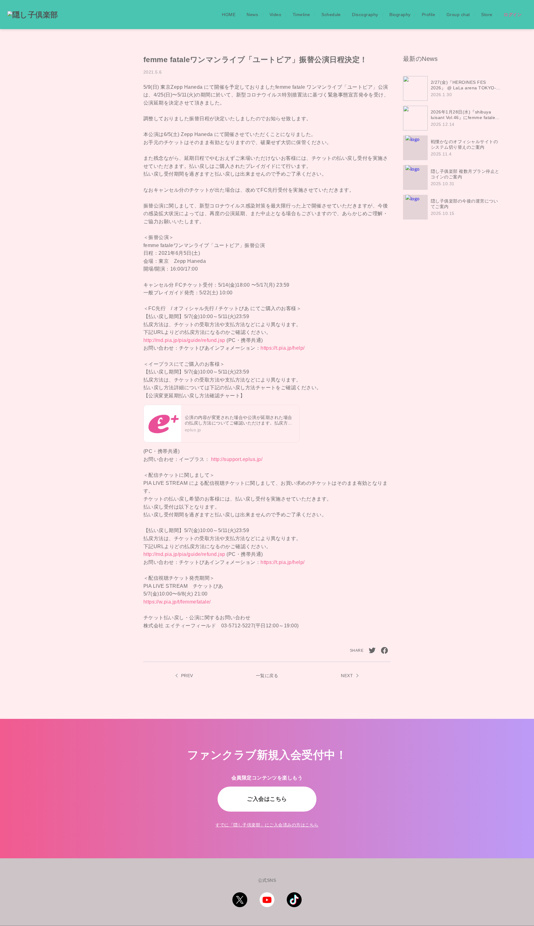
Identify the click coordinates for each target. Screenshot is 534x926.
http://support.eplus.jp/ (237, 459)
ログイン (513, 14)
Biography (399, 14)
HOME (228, 14)
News (252, 14)
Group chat (458, 14)
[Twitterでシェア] (372, 650)
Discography (365, 14)
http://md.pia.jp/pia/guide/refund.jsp (184, 340)
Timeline (301, 14)
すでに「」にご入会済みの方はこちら (266, 824)
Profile (428, 14)
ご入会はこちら (267, 799)
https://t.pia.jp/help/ (283, 348)
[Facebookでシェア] (384, 650)
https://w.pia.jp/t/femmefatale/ (177, 601)
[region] (454, 148)
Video (275, 14)
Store (486, 14)
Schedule (331, 14)
